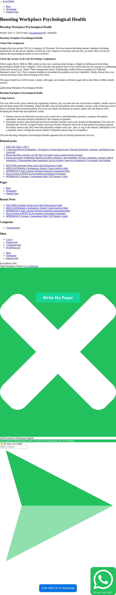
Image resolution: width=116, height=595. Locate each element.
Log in (9, 239)
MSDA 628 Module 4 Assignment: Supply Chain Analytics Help (37, 168)
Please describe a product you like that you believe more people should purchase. (44, 155)
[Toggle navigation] (1, 2)
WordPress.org (13, 247)
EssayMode (8, 1)
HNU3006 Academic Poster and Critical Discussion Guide (34, 165)
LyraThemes (32, 266)
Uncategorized (36, 33)
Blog (8, 6)
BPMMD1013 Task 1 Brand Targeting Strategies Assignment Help (38, 171)
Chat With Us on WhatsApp (58, 588)
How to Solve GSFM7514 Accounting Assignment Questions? (36, 173)
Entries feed (11, 242)
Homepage (11, 9)
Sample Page (12, 12)
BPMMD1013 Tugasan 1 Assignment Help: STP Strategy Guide (37, 176)
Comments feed (13, 245)
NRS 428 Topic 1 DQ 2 (17, 147)
